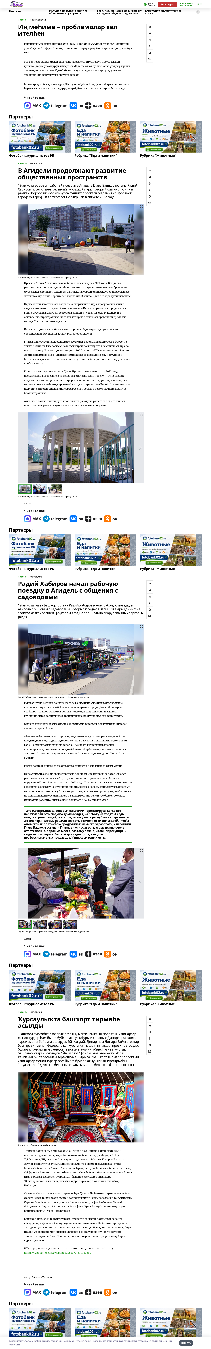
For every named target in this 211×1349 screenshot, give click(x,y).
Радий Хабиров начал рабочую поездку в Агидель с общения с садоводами (119, 12)
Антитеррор (167, 4)
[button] (140, 448)
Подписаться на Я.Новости (185, 4)
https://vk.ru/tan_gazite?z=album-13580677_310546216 (57, 1252)
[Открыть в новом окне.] (32, 105)
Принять (186, 1342)
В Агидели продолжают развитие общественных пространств (68, 12)
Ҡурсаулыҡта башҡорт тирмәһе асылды (163, 12)
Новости (15, 11)
